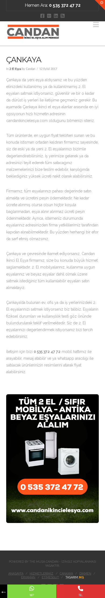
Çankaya (66, 573)
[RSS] (63, 15)
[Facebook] (42, 15)
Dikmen (85, 573)
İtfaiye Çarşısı (17, 537)
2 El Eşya (15, 69)
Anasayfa (15, 573)
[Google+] (49, 15)
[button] (96, 24)
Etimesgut (50, 577)
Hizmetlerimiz (41, 573)
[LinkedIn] (56, 15)
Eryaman (28, 577)
